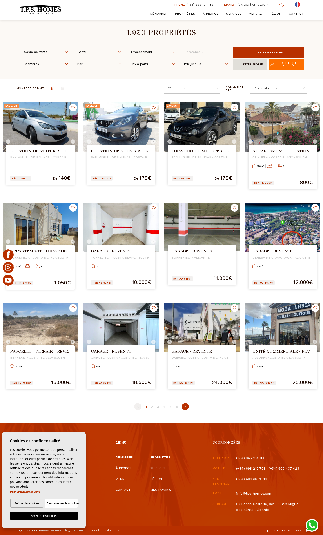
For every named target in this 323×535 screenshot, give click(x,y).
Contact (296, 13)
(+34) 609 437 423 (284, 468)
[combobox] (46, 51)
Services (233, 13)
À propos (210, 13)
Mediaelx (294, 530)
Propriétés (185, 13)
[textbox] (47, 51)
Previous (7, 141)
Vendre (255, 13)
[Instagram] (8, 267)
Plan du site (115, 530)
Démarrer (158, 13)
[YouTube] (8, 280)
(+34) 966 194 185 (193, 5)
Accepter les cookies (44, 516)
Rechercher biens (271, 52)
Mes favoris (160, 489)
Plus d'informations (25, 492)
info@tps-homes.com (246, 5)
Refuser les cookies (27, 503)
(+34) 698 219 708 (251, 468)
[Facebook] (8, 254)
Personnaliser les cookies (62, 503)
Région (275, 13)
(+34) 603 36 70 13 (251, 479)
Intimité (84, 530)
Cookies (98, 530)
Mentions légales (63, 530)
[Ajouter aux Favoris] (73, 107)
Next (73, 141)
